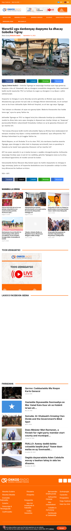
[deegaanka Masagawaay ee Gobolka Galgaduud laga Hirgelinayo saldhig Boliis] (58, 224)
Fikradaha (30, 492)
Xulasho (5, 503)
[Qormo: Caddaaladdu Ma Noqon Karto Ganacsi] (12, 393)
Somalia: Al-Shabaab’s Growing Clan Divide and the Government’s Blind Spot (44, 419)
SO (61, 2)
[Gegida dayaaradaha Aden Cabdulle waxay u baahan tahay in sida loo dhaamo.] (12, 462)
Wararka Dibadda (8, 495)
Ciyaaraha (63, 495)
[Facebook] (23, 2)
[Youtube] (31, 2)
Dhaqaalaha (64, 498)
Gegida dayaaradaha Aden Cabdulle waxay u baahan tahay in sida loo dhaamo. (44, 460)
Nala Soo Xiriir (15, 2)
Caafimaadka (7, 512)
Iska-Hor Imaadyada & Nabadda (29, 505)
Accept (61, 528)
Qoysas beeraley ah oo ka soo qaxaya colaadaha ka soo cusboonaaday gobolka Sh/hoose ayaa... (11, 210)
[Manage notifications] (4, 526)
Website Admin (15, 35)
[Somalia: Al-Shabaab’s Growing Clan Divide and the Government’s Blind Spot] (12, 421)
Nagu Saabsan (6, 2)
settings (51, 529)
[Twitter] (27, 2)
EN (68, 2)
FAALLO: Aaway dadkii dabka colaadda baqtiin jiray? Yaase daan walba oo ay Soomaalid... (43, 446)
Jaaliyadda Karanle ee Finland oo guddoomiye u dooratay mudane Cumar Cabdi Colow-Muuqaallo (58, 209)
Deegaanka (28, 500)
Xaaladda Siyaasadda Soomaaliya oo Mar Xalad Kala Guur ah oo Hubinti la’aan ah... (45, 405)
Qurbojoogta (64, 492)
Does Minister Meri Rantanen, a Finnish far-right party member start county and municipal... (44, 433)
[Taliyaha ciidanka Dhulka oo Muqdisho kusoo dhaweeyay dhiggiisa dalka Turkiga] (35, 224)
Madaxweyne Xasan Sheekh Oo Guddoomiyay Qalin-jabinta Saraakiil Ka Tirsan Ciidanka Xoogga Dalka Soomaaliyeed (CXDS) (11, 235)
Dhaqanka (30, 495)
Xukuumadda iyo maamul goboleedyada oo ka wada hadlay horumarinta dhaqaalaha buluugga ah (35, 210)
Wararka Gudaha (8, 492)
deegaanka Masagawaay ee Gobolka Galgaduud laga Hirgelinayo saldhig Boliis (56, 233)
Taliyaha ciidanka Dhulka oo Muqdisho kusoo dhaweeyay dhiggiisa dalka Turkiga (34, 233)
